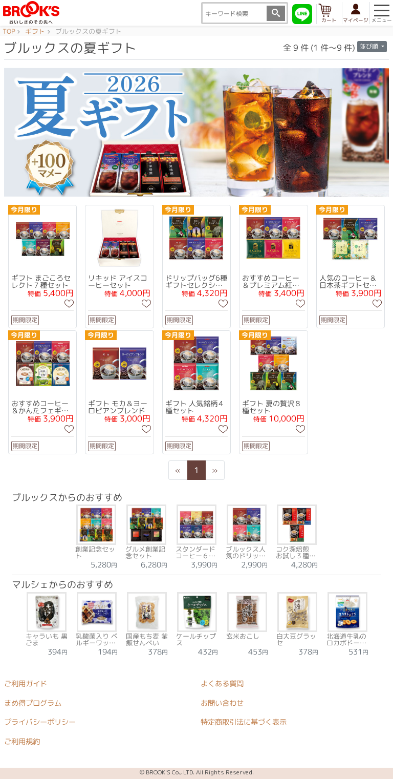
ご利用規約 (22, 741)
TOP (9, 32)
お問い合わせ (222, 703)
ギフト (35, 32)
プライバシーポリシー (40, 722)
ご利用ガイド (25, 683)
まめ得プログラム (32, 703)
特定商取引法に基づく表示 (244, 722)
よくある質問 (222, 684)
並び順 (370, 46)
